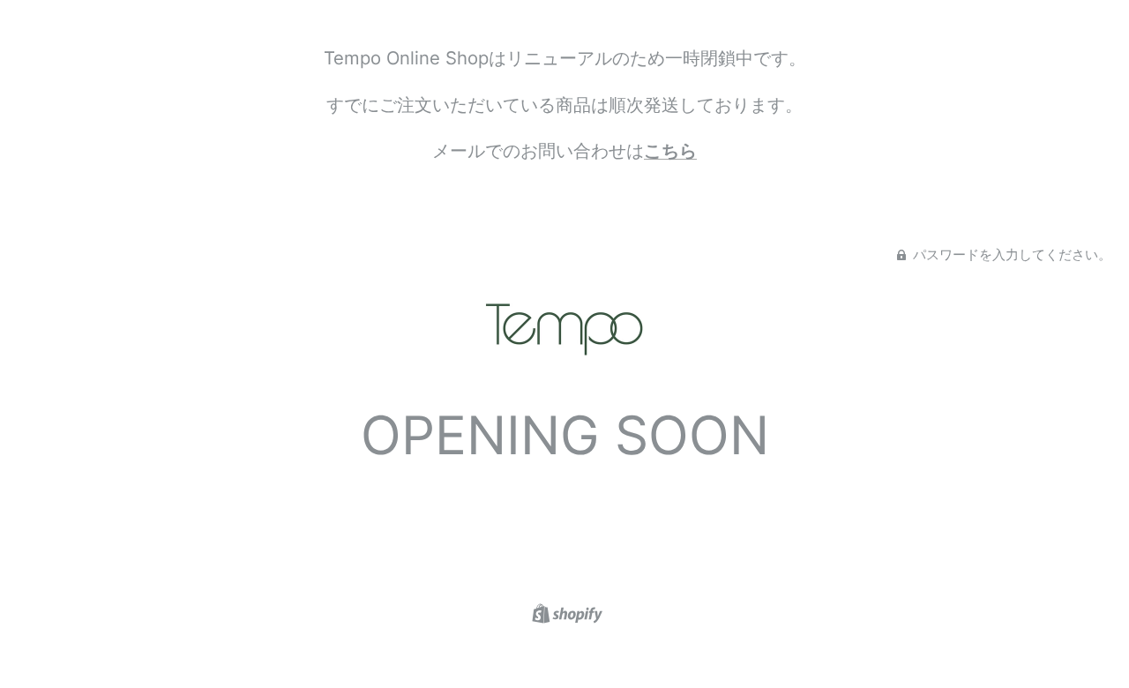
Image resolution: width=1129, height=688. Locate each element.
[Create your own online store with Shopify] (564, 611)
